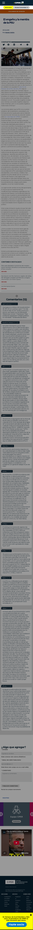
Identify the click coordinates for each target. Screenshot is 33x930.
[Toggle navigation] (3, 2)
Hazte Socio (8, 7)
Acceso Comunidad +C (21, 7)
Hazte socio (16, 924)
